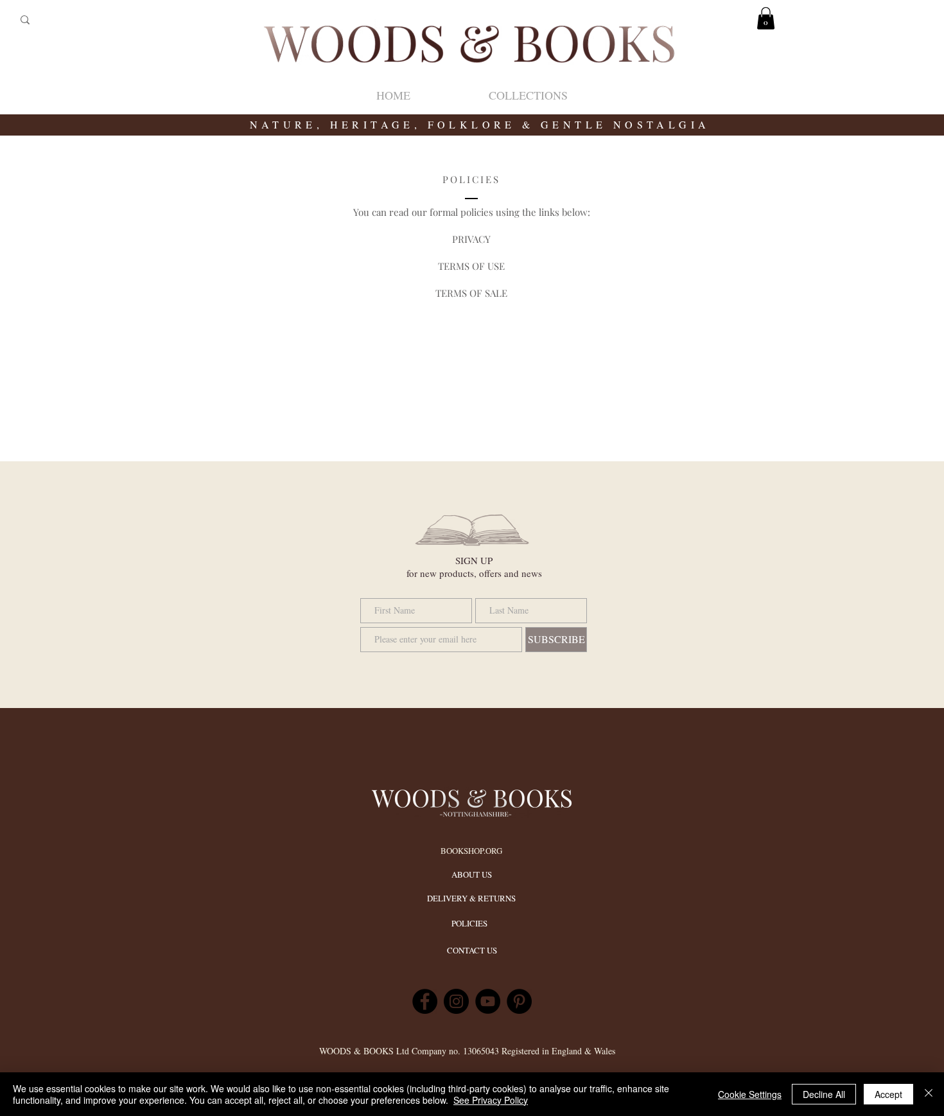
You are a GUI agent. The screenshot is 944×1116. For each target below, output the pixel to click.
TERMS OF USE (471, 266)
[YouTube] (487, 1001)
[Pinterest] (519, 1001)
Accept (888, 1094)
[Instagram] (456, 1001)
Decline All (824, 1094)
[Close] (928, 1094)
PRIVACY (471, 239)
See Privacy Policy (490, 1100)
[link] (765, 18)
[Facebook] (424, 1001)
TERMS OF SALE (471, 293)
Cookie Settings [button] (750, 1094)
